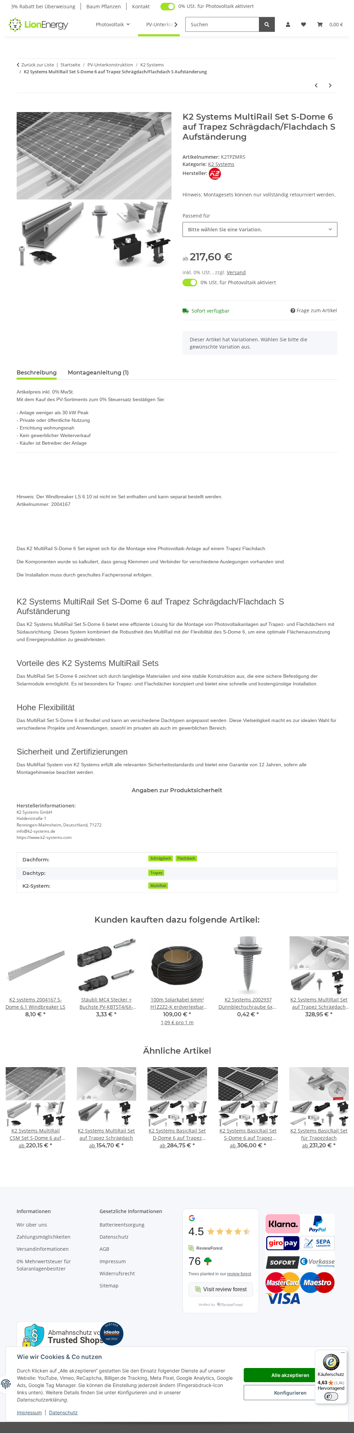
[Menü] (343, 1354)
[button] (288, 24)
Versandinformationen (43, 1249)
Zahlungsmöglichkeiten (44, 1236)
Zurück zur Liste (37, 65)
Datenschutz (63, 1412)
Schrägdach (160, 858)
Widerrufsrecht (117, 1273)
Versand (236, 272)
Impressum (29, 1412)
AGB (104, 1249)
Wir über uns (32, 1224)
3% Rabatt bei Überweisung (43, 6)
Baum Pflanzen (103, 6)
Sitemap (109, 1285)
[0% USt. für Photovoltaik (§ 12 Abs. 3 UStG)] (167, 6)
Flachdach (186, 858)
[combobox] (260, 229)
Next (337, 986)
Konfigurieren (290, 1393)
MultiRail (158, 885)
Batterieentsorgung (122, 1224)
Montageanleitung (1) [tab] (98, 372)
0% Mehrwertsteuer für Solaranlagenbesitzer (44, 1265)
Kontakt (141, 6)
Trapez (156, 872)
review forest (239, 1274)
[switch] (331, 1396)
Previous (17, 986)
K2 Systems (221, 164)
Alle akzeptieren (290, 1375)
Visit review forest (224, 1289)
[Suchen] (267, 24)
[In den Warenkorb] (22, 108)
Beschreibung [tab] (37, 372)
